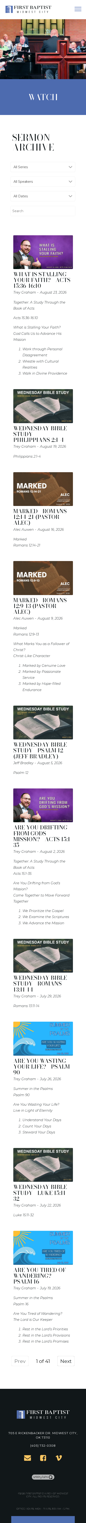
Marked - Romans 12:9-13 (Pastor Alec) (40, 606)
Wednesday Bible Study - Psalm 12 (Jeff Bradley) (40, 750)
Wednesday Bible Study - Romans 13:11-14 (40, 984)
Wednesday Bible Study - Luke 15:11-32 (40, 1193)
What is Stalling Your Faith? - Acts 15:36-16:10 (41, 280)
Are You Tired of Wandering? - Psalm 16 (39, 1276)
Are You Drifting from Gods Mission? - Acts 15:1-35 (42, 836)
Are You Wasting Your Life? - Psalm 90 (41, 1067)
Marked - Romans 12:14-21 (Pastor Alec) (40, 517)
